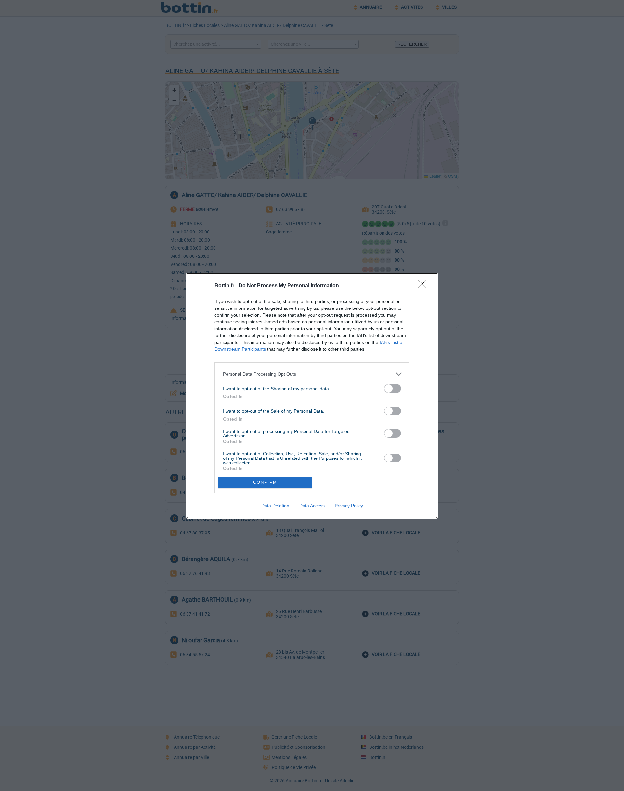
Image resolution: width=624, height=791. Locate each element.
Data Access (312, 505)
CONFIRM (265, 482)
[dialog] (312, 395)
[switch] (392, 388)
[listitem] (312, 374)
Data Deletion (275, 505)
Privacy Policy (349, 505)
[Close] (424, 286)
